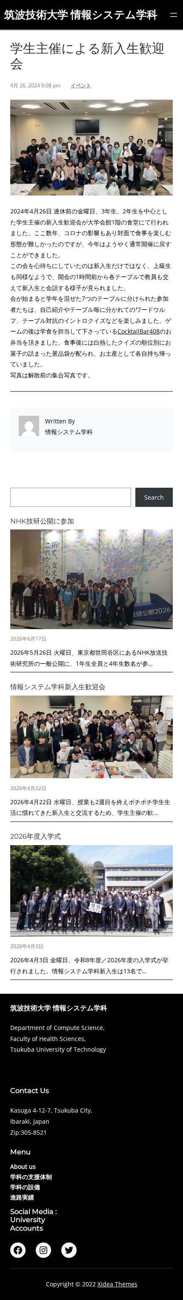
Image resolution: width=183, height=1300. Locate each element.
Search (154, 497)
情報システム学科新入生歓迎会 (58, 687)
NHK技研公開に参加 (42, 521)
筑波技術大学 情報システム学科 (80, 14)
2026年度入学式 (35, 836)
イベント (81, 85)
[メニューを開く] (174, 15)
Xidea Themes (117, 1284)
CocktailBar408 (138, 331)
